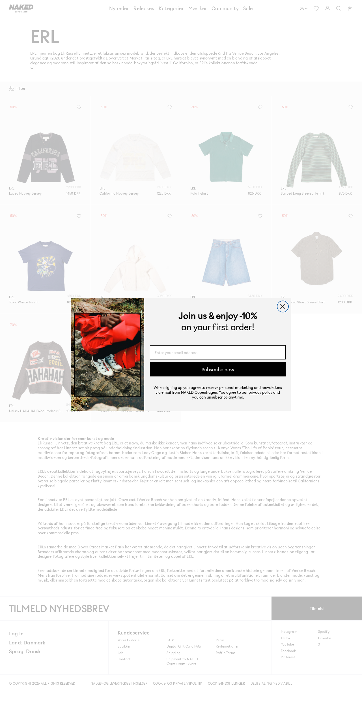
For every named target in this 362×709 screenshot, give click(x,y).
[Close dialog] (282, 306)
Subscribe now (218, 369)
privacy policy (260, 392)
